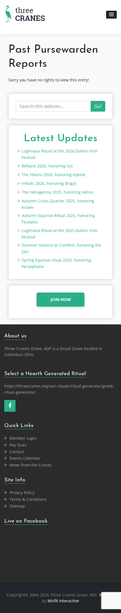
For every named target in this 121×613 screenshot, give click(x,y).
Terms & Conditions (28, 499)
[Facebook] (9, 406)
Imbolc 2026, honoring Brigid (49, 183)
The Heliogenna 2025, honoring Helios (57, 192)
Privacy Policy (22, 492)
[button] (111, 15)
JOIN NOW (60, 299)
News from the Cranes (31, 465)
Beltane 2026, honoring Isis (47, 166)
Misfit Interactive (63, 600)
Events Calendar (25, 458)
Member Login (23, 438)
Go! (98, 106)
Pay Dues (18, 445)
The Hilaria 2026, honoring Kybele (54, 174)
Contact (17, 451)
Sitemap (17, 506)
